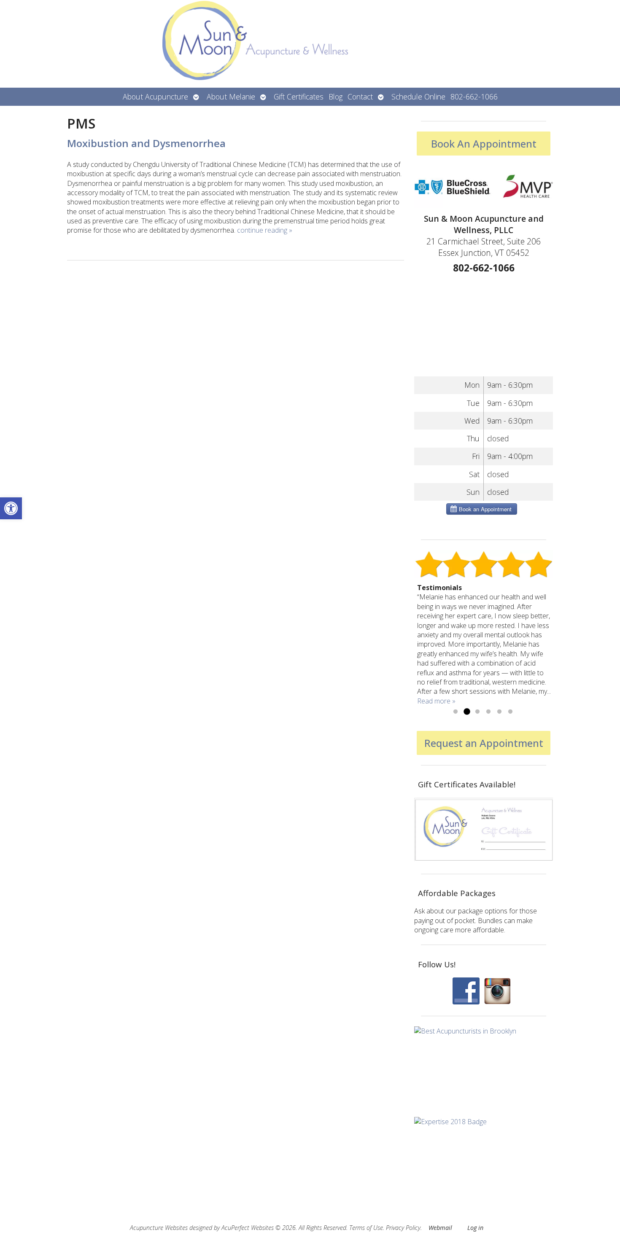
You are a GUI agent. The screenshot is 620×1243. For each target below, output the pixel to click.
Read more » (436, 701)
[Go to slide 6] (510, 712)
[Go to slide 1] (455, 712)
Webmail (440, 1228)
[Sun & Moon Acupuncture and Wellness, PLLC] (310, 44)
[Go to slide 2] (466, 712)
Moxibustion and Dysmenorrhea (146, 143)
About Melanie (231, 96)
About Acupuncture (155, 96)
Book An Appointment (483, 143)
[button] (11, 508)
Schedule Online (418, 96)
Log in (475, 1228)
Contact (360, 96)
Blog (335, 96)
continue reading (264, 230)
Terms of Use (366, 1228)
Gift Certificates (298, 96)
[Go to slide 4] (488, 712)
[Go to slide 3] (477, 712)
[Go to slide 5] (499, 712)
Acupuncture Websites (159, 1228)
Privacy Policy (403, 1228)
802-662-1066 (474, 96)
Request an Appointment (483, 743)
